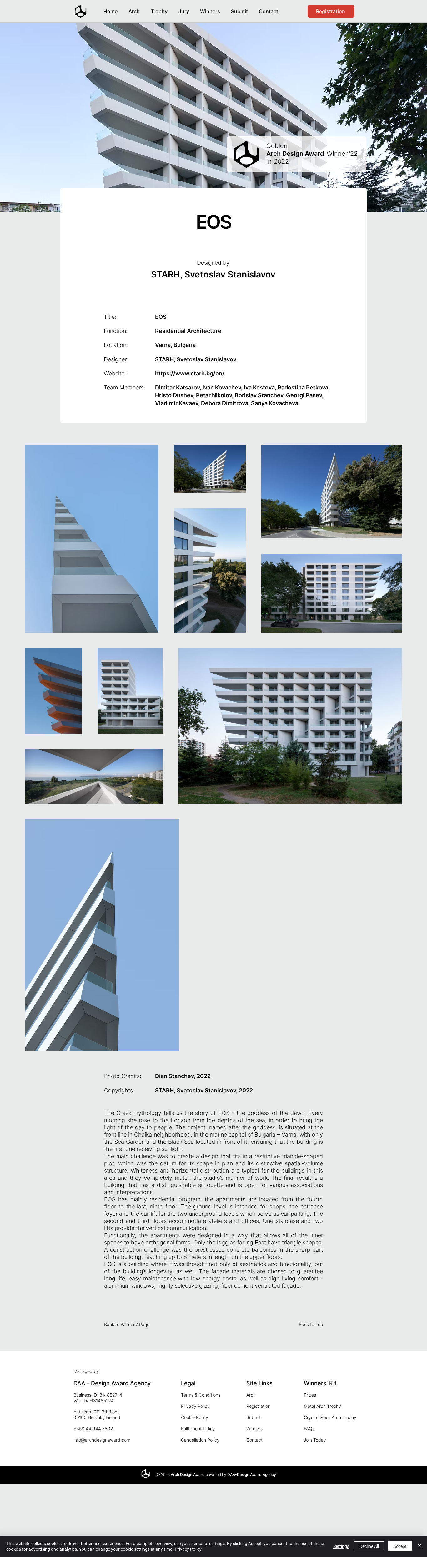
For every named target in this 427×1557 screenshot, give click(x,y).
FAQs (309, 1428)
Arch (251, 1394)
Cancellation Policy (200, 1440)
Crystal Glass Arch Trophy (330, 1417)
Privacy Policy (195, 1406)
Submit (253, 1417)
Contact (254, 1440)
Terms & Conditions (200, 1394)
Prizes (310, 1394)
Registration (258, 1406)
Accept (400, 1546)
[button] (209, 8)
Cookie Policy (194, 1417)
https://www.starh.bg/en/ (189, 373)
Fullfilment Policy (198, 1428)
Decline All (369, 1546)
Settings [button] (341, 1546)
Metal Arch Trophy (322, 1406)
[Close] (419, 1546)
